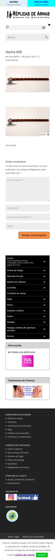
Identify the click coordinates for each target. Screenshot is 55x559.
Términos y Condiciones (19, 436)
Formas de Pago (15, 456)
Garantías (12, 463)
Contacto (12, 422)
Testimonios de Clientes (19, 425)
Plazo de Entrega (16, 459)
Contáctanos (14, 483)
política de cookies (25, 554)
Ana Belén (15, 56)
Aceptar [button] (42, 554)
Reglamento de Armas (18, 467)
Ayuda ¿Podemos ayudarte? (21, 479)
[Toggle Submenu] (44, 261)
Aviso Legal (13, 536)
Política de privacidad (18, 433)
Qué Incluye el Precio (18, 452)
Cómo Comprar (15, 449)
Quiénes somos (15, 418)
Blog (10, 429)
